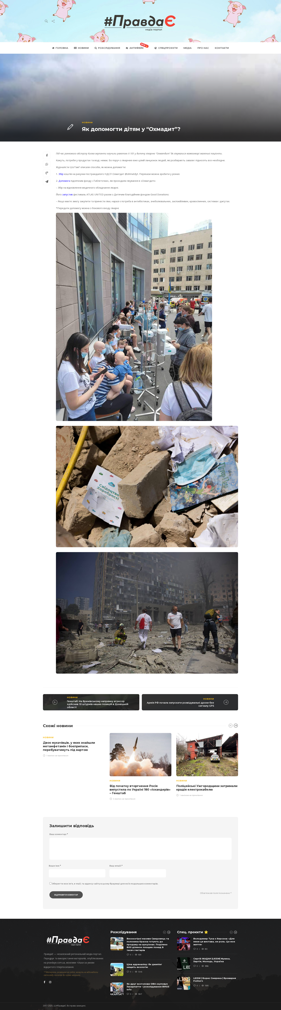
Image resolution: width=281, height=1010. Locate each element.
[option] (73, 744)
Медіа (187, 48)
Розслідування (109, 48)
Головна (62, 48)
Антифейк (136, 48)
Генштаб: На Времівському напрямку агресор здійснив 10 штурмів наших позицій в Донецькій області (97, 704)
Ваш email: (115, 866)
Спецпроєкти (168, 48)
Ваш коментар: (58, 834)
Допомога (64, 180)
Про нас (203, 48)
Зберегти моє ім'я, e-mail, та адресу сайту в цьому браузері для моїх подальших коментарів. (105, 883)
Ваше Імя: (55, 866)
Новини (83, 48)
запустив (67, 194)
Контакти (222, 48)
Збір (61, 174)
